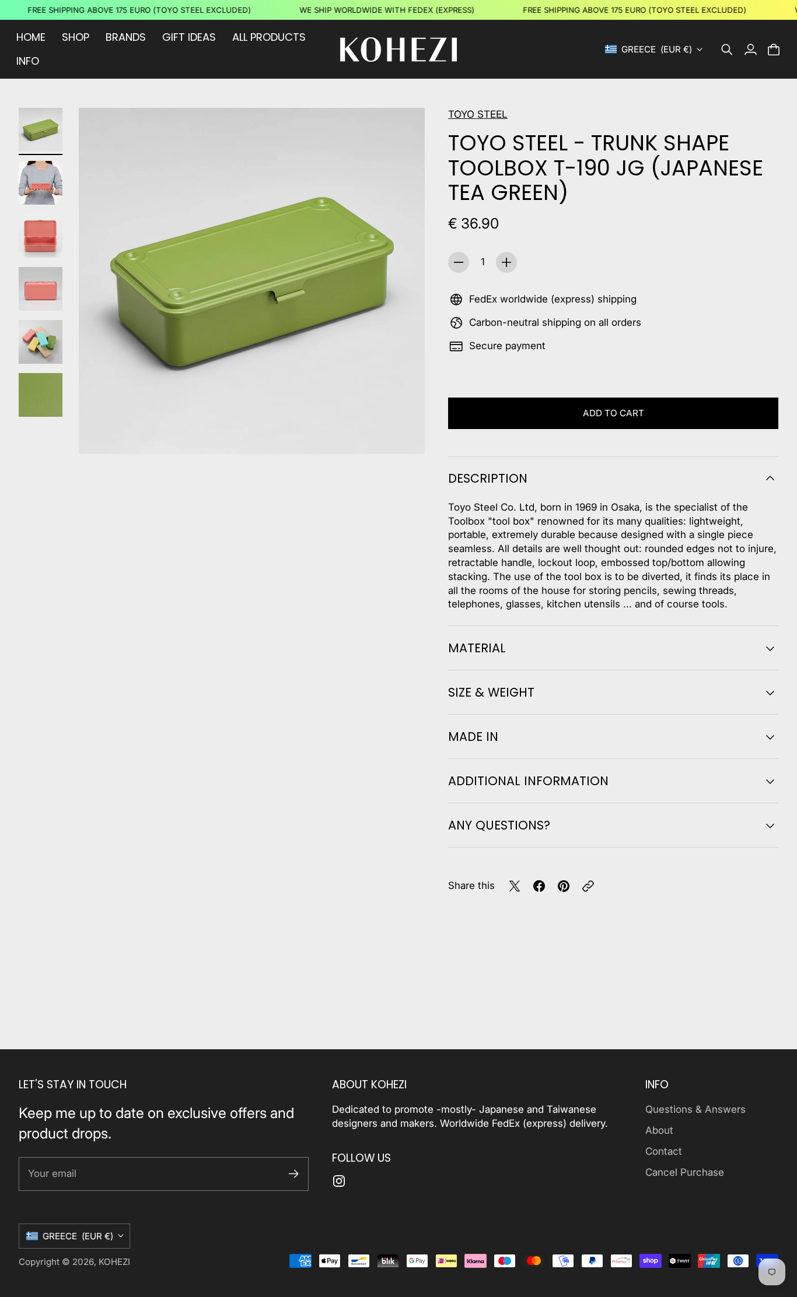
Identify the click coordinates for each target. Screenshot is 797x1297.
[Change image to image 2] (40, 183)
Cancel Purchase (684, 1172)
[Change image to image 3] (40, 236)
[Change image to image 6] (40, 395)
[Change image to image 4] (40, 289)
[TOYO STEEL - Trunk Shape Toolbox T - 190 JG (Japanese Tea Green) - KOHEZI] (252, 281)
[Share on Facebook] (539, 886)
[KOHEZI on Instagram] (339, 1181)
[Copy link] (588, 886)
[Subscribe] (293, 1173)
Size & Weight (491, 692)
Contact (663, 1151)
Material (477, 647)
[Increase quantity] (506, 262)
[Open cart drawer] (773, 49)
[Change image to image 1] (40, 130)
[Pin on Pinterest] (563, 886)
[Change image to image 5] (40, 342)
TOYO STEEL (478, 114)
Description (487, 478)
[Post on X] (514, 886)
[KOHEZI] (398, 49)
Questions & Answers (695, 1109)
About (659, 1130)
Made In (473, 736)
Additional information (528, 780)
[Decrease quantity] (458, 262)
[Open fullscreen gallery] (402, 432)
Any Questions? (499, 825)
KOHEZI (114, 1261)
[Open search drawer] (727, 49)
